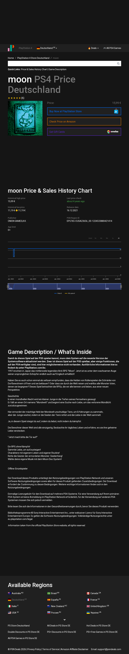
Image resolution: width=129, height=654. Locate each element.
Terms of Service (50, 649)
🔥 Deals (92, 48)
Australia (17, 593)
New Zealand (59, 606)
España (56, 599)
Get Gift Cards (57, 131)
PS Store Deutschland (19, 625)
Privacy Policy (34, 649)
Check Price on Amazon (62, 121)
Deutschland (47, 48)
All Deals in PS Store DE (58, 625)
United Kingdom (99, 606)
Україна (95, 612)
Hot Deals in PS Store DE (99, 625)
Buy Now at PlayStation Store (65, 111)
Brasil (55, 593)
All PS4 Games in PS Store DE (22, 638)
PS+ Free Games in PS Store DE (102, 632)
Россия (56, 612)
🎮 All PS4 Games (112, 48)
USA (15, 612)
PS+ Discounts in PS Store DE (61, 632)
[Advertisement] (64, 22)
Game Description (57, 69)
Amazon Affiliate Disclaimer (74, 649)
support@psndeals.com (109, 649)
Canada (95, 593)
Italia (15, 606)
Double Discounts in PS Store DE (24, 632)
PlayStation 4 (25, 48)
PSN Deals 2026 (18, 649)
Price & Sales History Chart (34, 69)
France (95, 599)
